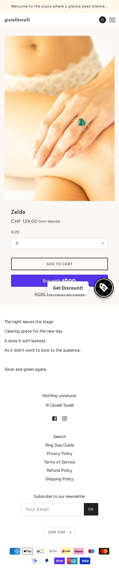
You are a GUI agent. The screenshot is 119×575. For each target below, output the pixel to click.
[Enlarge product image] (59, 118)
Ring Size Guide (59, 445)
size (15, 232)
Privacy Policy (60, 453)
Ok (91, 509)
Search (59, 436)
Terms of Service (59, 462)
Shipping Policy (59, 478)
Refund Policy (59, 470)
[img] (55, 418)
